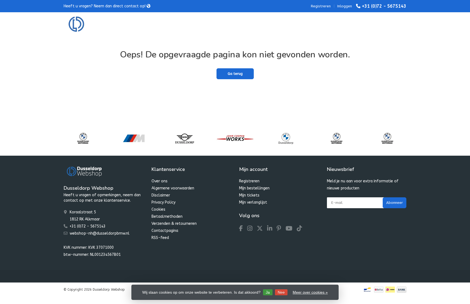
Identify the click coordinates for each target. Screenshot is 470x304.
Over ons (159, 181)
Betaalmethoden (167, 216)
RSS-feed (160, 237)
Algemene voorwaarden (172, 188)
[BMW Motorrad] (83, 138)
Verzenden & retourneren (174, 223)
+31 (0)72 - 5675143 (384, 6)
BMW (155, 24)
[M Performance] (134, 138)
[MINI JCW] (235, 138)
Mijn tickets (249, 195)
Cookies (158, 209)
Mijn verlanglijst (253, 202)
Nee (281, 292)
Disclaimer (160, 195)
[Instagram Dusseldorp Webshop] (252, 229)
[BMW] (286, 138)
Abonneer (394, 203)
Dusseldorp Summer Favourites (220, 24)
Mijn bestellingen (254, 188)
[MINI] (184, 138)
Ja (268, 292)
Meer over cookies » (310, 292)
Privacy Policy (163, 202)
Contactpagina (164, 230)
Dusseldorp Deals (275, 24)
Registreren (321, 6)
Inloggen (344, 6)
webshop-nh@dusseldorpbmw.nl (99, 233)
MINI (176, 24)
